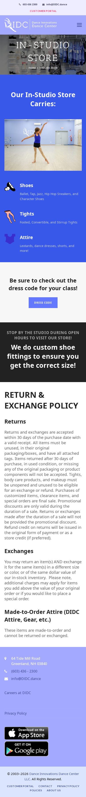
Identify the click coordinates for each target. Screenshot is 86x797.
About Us (54, 790)
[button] (79, 25)
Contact (45, 786)
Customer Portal (20, 786)
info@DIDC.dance (26, 678)
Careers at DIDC (17, 692)
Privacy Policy (15, 713)
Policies (36, 790)
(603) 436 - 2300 (24, 671)
